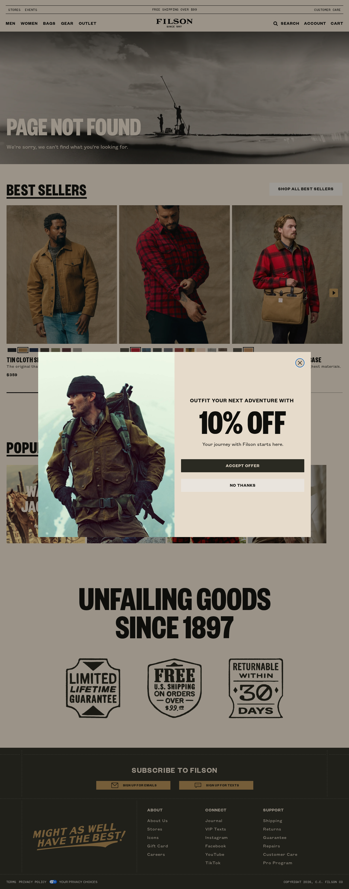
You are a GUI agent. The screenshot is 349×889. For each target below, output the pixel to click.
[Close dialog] (300, 362)
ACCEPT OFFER (243, 465)
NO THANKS (243, 485)
